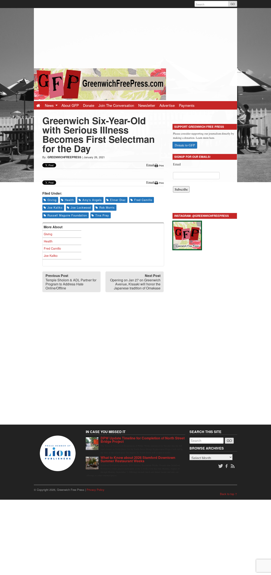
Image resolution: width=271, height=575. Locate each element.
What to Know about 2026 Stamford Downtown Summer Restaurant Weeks (138, 459)
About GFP (70, 105)
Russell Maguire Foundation (67, 215)
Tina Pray (102, 215)
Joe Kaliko (54, 207)
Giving (52, 200)
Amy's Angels (92, 200)
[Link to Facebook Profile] (227, 466)
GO (233, 4)
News (50, 105)
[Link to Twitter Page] (220, 466)
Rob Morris (107, 207)
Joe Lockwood (81, 207)
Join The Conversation (116, 105)
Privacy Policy (95, 490)
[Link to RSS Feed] (233, 466)
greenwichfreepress (64, 157)
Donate (88, 105)
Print (161, 165)
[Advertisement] (135, 37)
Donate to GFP (185, 145)
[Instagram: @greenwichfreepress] (187, 234)
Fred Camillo (143, 200)
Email (177, 164)
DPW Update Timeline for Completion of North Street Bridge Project (143, 440)
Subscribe (181, 189)
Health (69, 200)
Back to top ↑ (228, 494)
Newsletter (146, 105)
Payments (187, 105)
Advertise (167, 105)
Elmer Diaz (118, 200)
